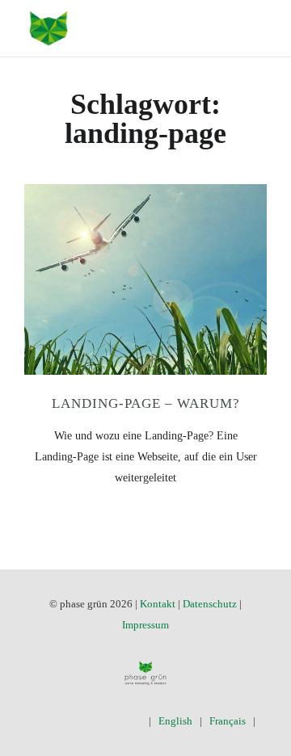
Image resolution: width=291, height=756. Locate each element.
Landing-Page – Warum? (146, 403)
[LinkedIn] (111, 721)
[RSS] (134, 721)
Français (227, 721)
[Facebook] (40, 721)
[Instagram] (87, 721)
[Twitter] (64, 721)
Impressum (145, 625)
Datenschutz (210, 604)
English (175, 721)
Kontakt (157, 604)
